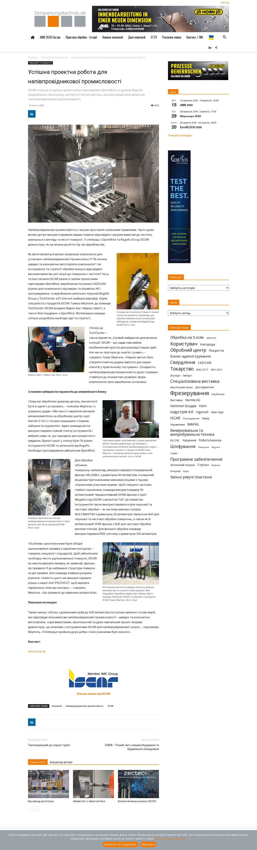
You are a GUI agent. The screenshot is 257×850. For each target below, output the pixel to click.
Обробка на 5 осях (187, 337)
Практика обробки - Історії (81, 37)
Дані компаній (136, 37)
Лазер (205, 418)
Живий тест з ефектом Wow (89, 801)
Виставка (176, 400)
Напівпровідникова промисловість (84, 706)
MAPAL (193, 424)
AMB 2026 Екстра (50, 37)
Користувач (183, 344)
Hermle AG (192, 400)
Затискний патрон (182, 465)
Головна (32, 57)
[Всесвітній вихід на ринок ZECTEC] (138, 784)
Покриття (216, 350)
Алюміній (57, 706)
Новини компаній (112, 37)
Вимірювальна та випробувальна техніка (192, 432)
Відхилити (148, 844)
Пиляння (215, 465)
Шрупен (216, 447)
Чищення (189, 440)
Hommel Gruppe (183, 406)
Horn (203, 406)
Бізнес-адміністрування (190, 356)
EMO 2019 (216, 369)
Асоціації (175, 471)
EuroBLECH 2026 (191, 127)
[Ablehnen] (252, 840)
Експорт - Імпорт (181, 375)
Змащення (203, 447)
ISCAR (110, 706)
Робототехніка (210, 440)
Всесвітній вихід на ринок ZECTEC (137, 801)
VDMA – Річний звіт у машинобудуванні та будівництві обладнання (132, 747)
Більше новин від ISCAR (93, 693)
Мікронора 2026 (190, 116)
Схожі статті (37, 762)
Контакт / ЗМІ (194, 37)
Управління (177, 424)
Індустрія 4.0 (181, 412)
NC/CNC (175, 440)
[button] (224, 37)
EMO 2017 (202, 369)
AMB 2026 (186, 105)
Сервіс (174, 453)
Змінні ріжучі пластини (191, 477)
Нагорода (207, 344)
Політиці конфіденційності (170, 838)
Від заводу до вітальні (41, 801)
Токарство (182, 369)
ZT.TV (154, 37)
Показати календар (180, 135)
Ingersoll (202, 412)
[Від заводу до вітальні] (48, 784)
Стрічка (203, 465)
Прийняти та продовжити (120, 844)
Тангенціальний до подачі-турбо (49, 745)
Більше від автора (61, 762)
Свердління (182, 362)
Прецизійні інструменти (54, 57)
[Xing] (216, 47)
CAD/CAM (204, 363)
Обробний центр (188, 350)
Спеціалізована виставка (194, 381)
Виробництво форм (181, 387)
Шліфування (182, 446)
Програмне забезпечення (196, 459)
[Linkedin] (210, 47)
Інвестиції (217, 412)
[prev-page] (30, 808)
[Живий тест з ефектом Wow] (93, 784)
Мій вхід (225, 2)
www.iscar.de (37, 651)
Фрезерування (189, 393)
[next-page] (36, 808)
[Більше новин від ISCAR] (93, 678)
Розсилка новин (171, 37)
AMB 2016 (211, 337)
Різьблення (218, 394)
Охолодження (191, 418)
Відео (186, 471)
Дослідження (204, 387)
